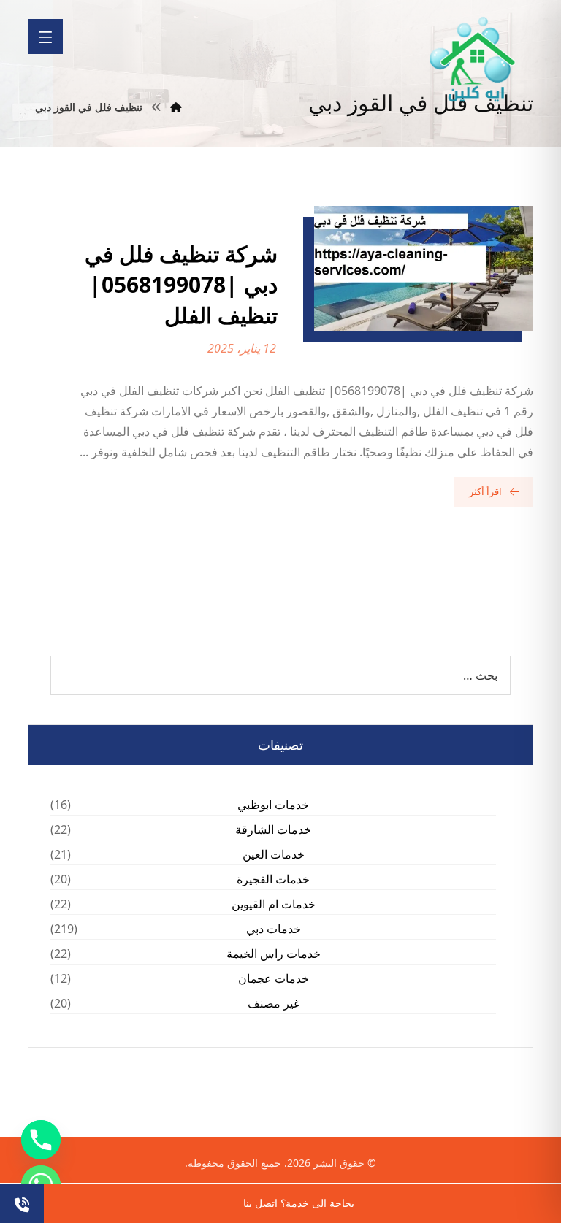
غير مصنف (273, 1003)
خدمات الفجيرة (273, 879)
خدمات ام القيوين (274, 904)
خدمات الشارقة (273, 829)
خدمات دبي (273, 929)
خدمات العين (274, 854)
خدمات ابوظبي (273, 805)
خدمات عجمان (273, 978)
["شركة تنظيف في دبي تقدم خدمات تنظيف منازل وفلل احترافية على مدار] (473, 59)
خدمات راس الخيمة (273, 954)
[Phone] (41, 1139)
